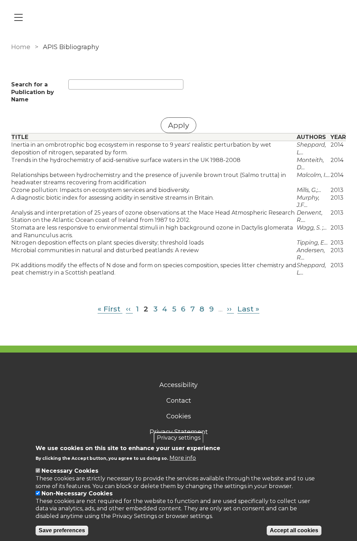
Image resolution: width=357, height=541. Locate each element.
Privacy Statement (179, 432)
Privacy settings (178, 437)
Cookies (178, 416)
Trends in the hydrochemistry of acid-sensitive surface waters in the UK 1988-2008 (126, 160)
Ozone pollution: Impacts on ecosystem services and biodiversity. (100, 190)
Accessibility (178, 385)
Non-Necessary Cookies (77, 493)
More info (182, 458)
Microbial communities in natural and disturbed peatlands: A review (105, 250)
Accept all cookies (294, 530)
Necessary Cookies (69, 470)
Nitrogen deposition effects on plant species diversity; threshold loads (107, 242)
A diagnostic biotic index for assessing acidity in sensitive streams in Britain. (112, 197)
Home (20, 47)
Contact (178, 400)
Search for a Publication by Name (32, 92)
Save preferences (62, 530)
